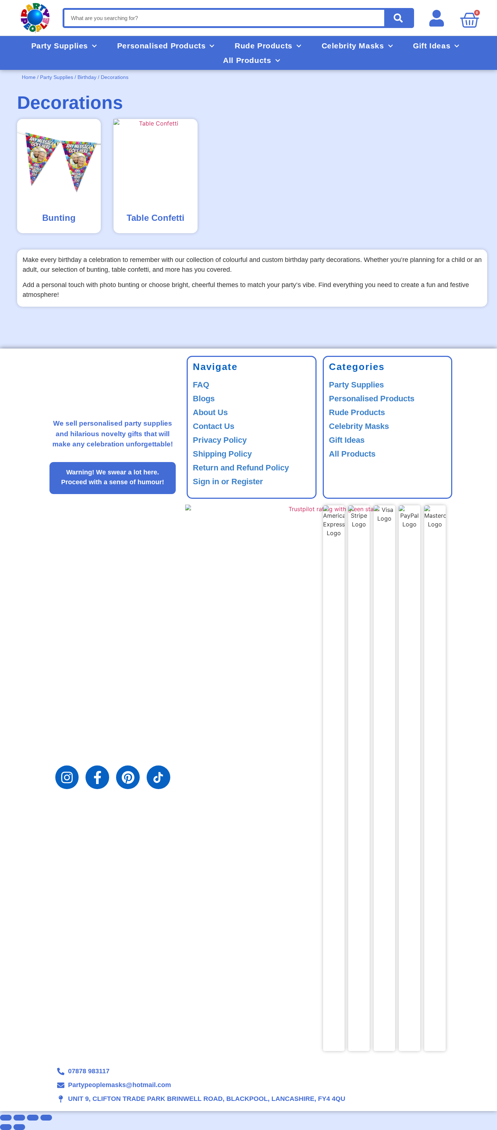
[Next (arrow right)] (19, 1127)
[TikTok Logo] (158, 777)
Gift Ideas (431, 45)
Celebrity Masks (353, 45)
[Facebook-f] (97, 777)
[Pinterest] (128, 777)
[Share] (33, 1118)
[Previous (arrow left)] (6, 1127)
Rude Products (264, 45)
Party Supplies (59, 45)
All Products (247, 60)
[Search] (398, 18)
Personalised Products (161, 45)
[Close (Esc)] (46, 1118)
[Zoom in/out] (6, 1118)
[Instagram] (67, 777)
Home (29, 77)
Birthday (86, 77)
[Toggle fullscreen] (19, 1118)
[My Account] (439, 18)
